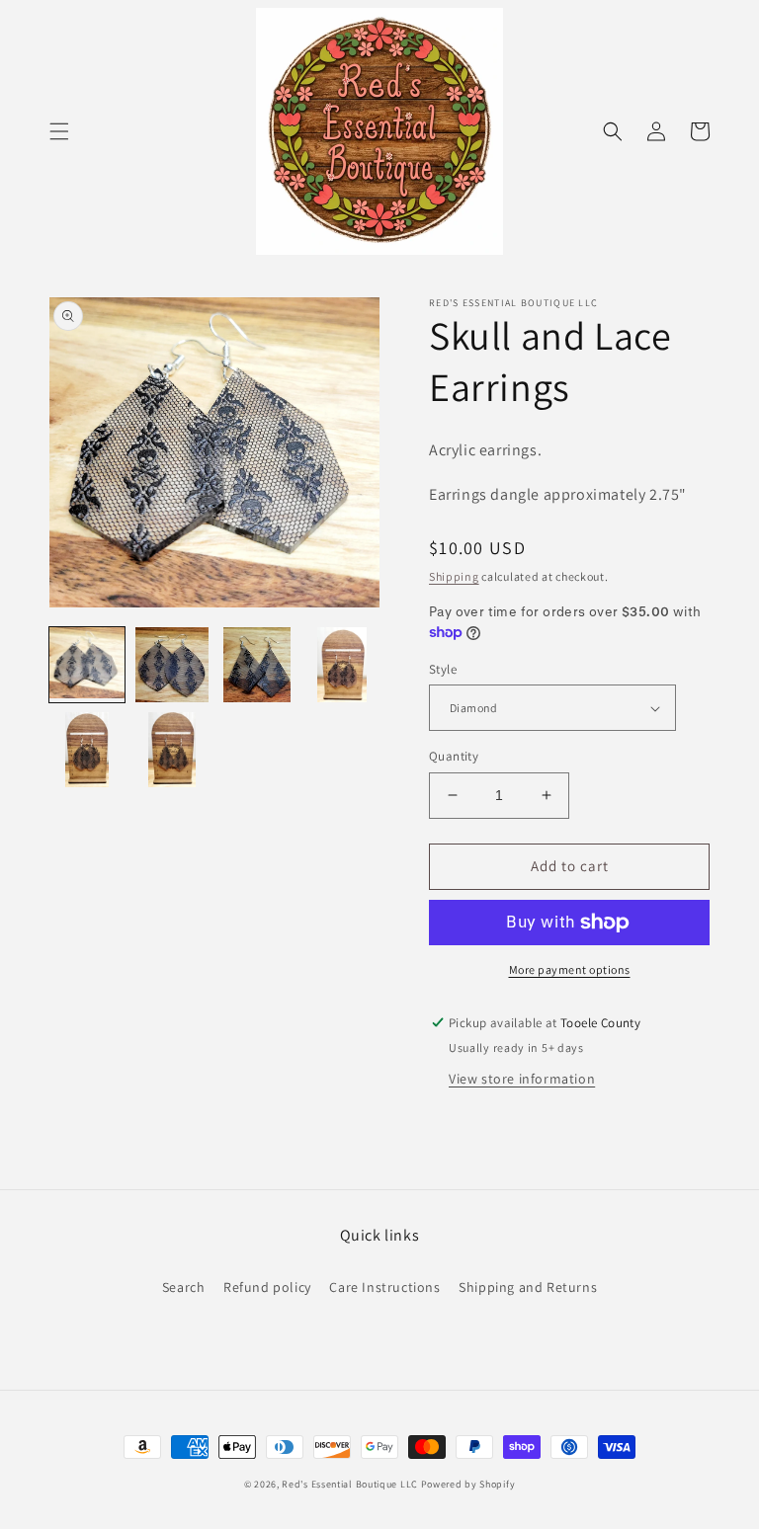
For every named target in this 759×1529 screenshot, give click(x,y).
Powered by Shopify (468, 1484)
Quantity (453, 756)
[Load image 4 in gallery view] (342, 664)
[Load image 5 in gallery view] (87, 749)
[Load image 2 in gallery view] (172, 664)
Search (184, 1287)
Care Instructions (384, 1287)
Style (443, 669)
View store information (522, 1078)
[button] (59, 131)
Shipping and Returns (528, 1287)
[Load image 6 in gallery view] (172, 749)
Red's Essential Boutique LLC (350, 1484)
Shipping (454, 576)
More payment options (570, 969)
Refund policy (267, 1287)
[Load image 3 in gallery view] (257, 664)
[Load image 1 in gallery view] (87, 664)
